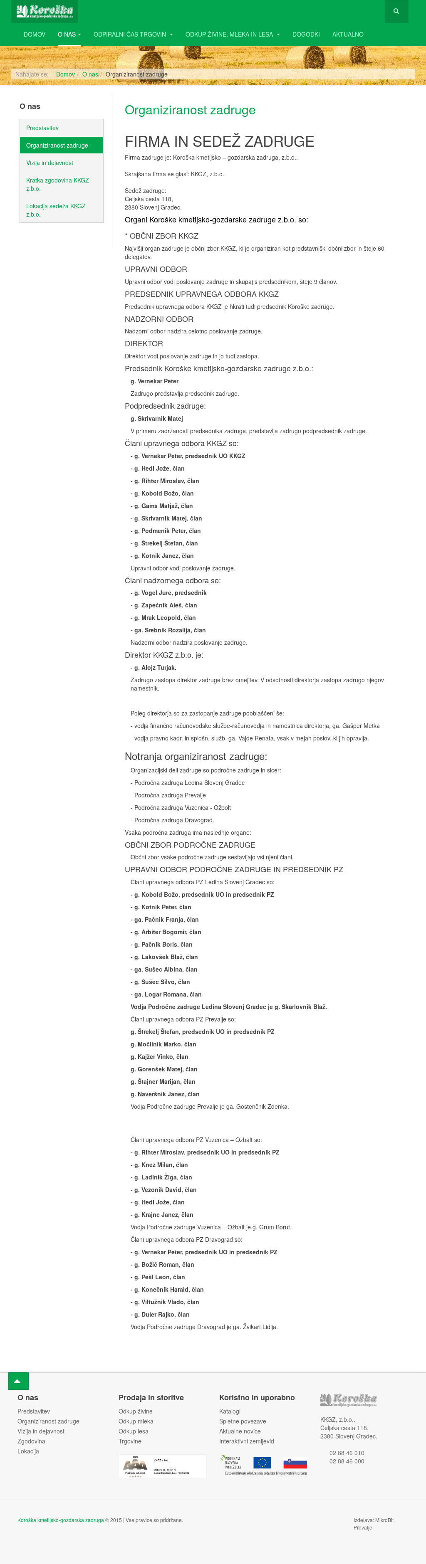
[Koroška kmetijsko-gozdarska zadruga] (44, 11)
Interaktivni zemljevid (246, 1441)
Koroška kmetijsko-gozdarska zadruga (60, 1519)
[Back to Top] (18, 1381)
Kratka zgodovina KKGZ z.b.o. (57, 184)
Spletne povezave (242, 1421)
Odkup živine (136, 1411)
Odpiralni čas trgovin (131, 34)
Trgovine (130, 1441)
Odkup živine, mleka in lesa (230, 34)
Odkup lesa (134, 1431)
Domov (34, 34)
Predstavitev (42, 127)
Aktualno (348, 34)
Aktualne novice (240, 1431)
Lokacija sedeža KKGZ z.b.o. (56, 210)
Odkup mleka (136, 1421)
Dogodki (306, 34)
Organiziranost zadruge (190, 109)
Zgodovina (31, 1441)
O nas (67, 34)
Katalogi (229, 1411)
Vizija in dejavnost (49, 162)
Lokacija (28, 1451)
